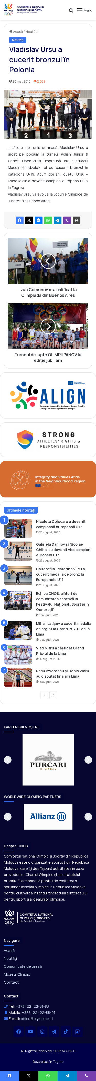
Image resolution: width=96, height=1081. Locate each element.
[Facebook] (20, 220)
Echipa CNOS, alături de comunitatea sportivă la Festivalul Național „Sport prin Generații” (62, 601)
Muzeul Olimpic (17, 974)
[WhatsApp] (48, 220)
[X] (29, 220)
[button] (8, 760)
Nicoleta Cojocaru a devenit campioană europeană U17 (61, 524)
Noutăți (31, 31)
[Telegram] (57, 220)
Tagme (58, 1061)
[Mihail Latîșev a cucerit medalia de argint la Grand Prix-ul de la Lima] (18, 630)
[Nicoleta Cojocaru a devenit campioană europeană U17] (18, 528)
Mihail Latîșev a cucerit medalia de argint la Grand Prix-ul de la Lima (63, 629)
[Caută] (70, 12)
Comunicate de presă (23, 966)
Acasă (17, 31)
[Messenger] (38, 220)
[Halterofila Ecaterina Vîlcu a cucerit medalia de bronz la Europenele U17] (18, 575)
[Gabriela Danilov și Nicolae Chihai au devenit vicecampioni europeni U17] (18, 551)
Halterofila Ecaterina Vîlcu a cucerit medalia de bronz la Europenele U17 (60, 574)
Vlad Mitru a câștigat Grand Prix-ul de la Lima (60, 651)
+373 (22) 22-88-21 (38, 1012)
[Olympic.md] (24, 10)
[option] (48, 760)
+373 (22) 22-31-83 (32, 1006)
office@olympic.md (37, 1018)
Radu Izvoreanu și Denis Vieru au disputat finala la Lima (62, 673)
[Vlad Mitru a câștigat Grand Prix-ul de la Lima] (18, 655)
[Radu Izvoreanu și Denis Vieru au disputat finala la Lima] (18, 677)
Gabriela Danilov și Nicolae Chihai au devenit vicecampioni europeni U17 (63, 549)
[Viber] (67, 220)
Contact (11, 982)
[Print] (76, 220)
